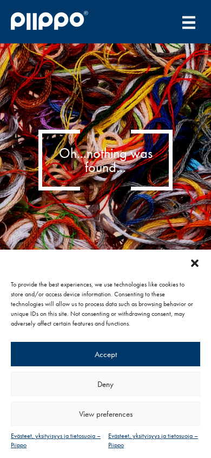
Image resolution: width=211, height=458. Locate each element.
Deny (105, 384)
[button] (194, 263)
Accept (106, 354)
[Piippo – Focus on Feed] (55, 22)
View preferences (106, 414)
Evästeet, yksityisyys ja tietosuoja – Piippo (56, 440)
